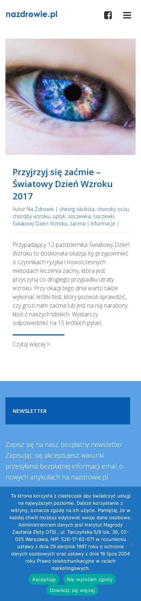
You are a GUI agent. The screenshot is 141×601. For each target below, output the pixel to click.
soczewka (79, 216)
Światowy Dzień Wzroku (40, 223)
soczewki (103, 216)
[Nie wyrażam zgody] (132, 543)
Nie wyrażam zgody (89, 579)
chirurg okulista (76, 209)
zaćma (77, 223)
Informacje (103, 223)
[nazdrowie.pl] (31, 13)
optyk (58, 216)
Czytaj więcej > (31, 344)
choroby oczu (113, 209)
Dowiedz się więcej (72, 590)
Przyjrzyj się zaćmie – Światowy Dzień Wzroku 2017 (63, 184)
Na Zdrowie (40, 209)
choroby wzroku (31, 216)
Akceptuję (44, 579)
